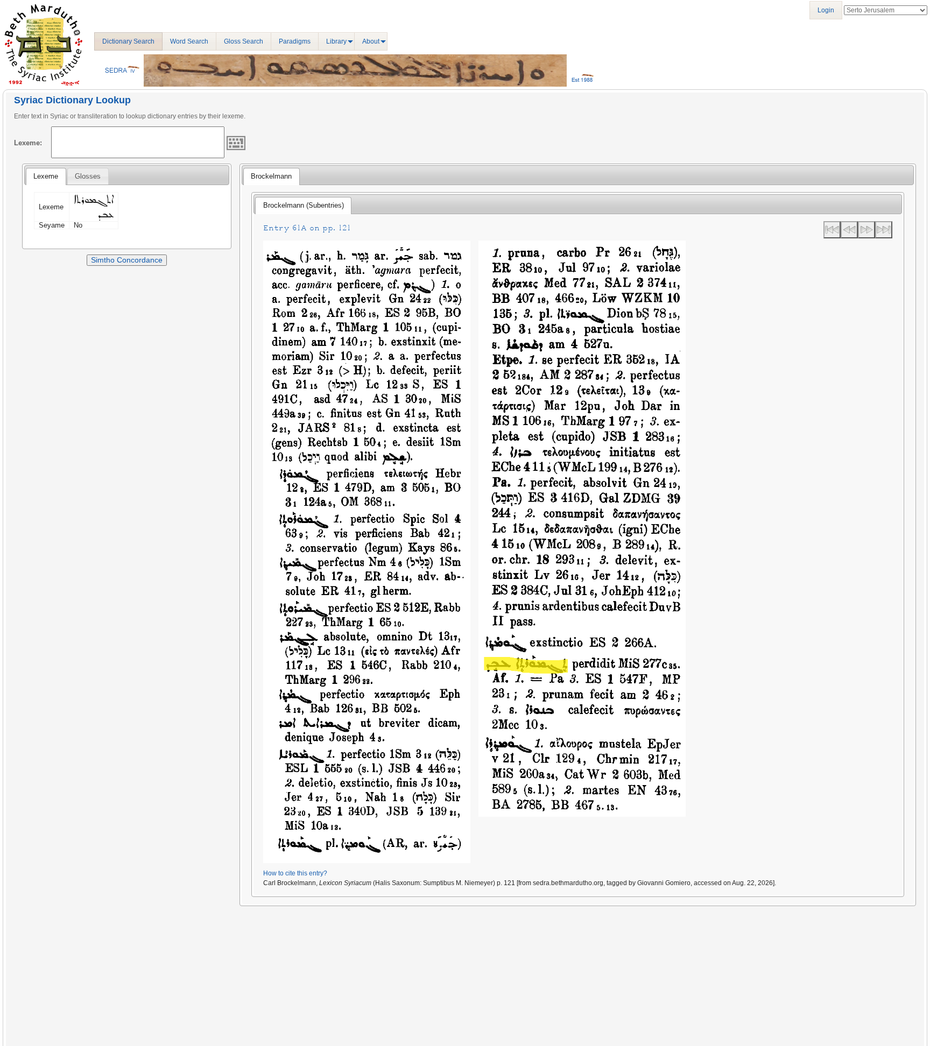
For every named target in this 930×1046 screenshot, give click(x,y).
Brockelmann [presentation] (271, 176)
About (370, 41)
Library (336, 41)
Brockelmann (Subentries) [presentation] (303, 205)
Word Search (189, 41)
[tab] (46, 176)
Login (826, 10)
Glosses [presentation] (88, 176)
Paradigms (295, 41)
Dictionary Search (128, 41)
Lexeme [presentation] (45, 176)
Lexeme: (28, 143)
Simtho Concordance (127, 260)
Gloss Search (243, 41)
